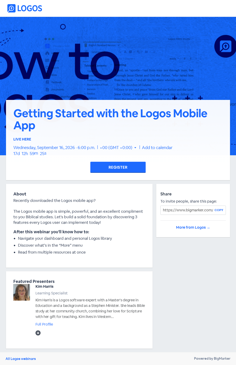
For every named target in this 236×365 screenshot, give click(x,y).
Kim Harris (44, 286)
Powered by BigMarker (212, 358)
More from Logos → (193, 227)
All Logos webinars (21, 358)
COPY (219, 210)
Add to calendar (157, 147)
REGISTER (118, 167)
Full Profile (44, 324)
